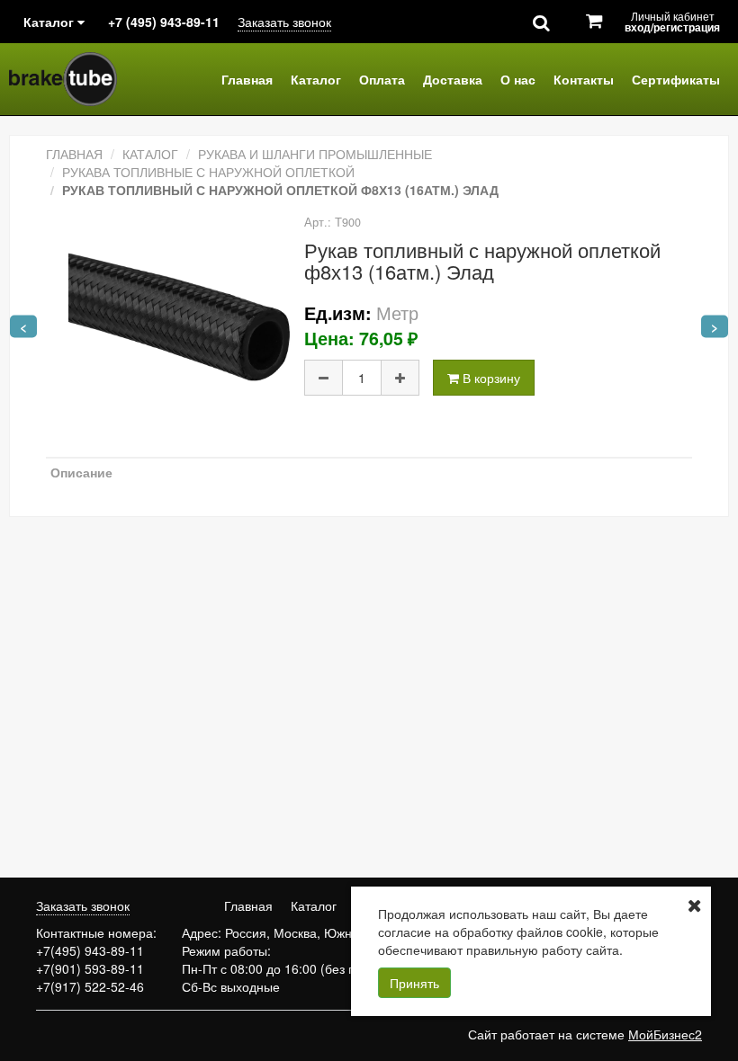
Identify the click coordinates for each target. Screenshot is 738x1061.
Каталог (316, 79)
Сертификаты (676, 79)
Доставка (452, 79)
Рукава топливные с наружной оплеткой (208, 172)
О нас (518, 79)
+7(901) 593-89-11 (90, 968)
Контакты (584, 79)
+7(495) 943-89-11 (90, 950)
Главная (247, 79)
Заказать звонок (284, 22)
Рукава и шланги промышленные (315, 154)
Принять (414, 983)
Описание (81, 472)
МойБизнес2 (665, 1034)
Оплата (382, 79)
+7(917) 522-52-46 (90, 986)
